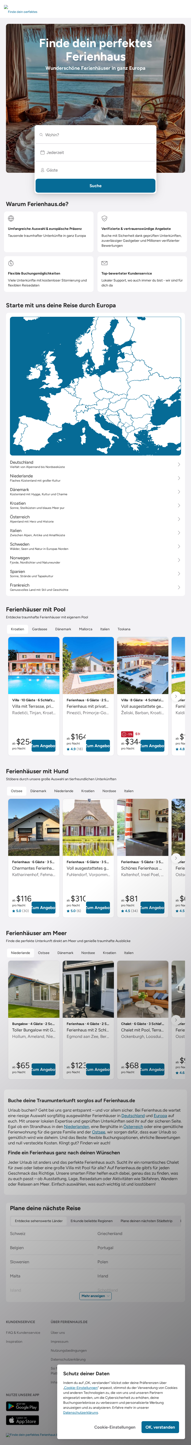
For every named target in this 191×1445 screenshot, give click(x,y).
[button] (95, 152)
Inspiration (14, 1341)
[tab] (17, 629)
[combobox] (97, 134)
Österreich (133, 1126)
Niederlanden (76, 1126)
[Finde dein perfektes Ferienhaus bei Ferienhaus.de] (43, 1435)
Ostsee (98, 1131)
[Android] (22, 1406)
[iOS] (22, 1420)
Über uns (58, 1333)
